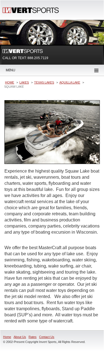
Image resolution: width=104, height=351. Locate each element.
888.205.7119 (37, 58)
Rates (33, 337)
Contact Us (46, 337)
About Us (20, 337)
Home (7, 337)
